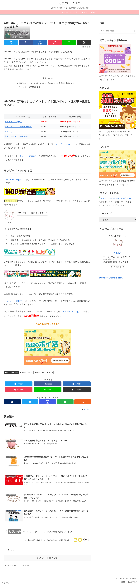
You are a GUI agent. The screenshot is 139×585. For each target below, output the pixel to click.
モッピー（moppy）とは (30, 86)
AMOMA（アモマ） (27, 372)
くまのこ (117, 253)
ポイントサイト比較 (12, 372)
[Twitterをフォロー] (30, 401)
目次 (44, 78)
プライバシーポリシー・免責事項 (124, 578)
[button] (134, 30)
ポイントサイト (41, 372)
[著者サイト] (12, 401)
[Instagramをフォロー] (47, 401)
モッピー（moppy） (13, 121)
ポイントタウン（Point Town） (18, 126)
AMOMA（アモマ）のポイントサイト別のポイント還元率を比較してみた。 (48, 83)
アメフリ (8, 131)
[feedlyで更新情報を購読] (65, 401)
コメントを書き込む (47, 558)
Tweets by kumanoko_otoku (111, 277)
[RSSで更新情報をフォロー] (82, 401)
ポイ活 (51, 372)
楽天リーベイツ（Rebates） (17, 136)
